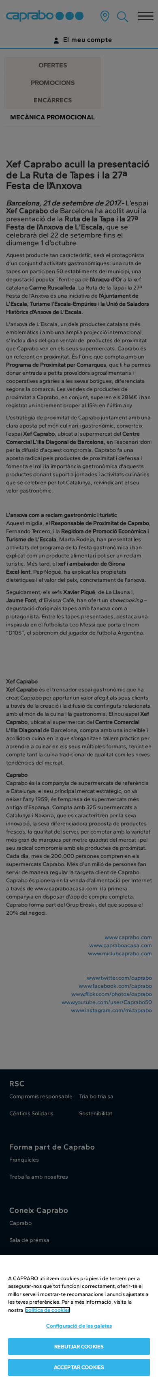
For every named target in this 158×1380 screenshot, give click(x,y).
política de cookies (47, 1310)
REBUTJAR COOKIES (79, 1346)
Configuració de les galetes (79, 1326)
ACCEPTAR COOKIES (79, 1367)
